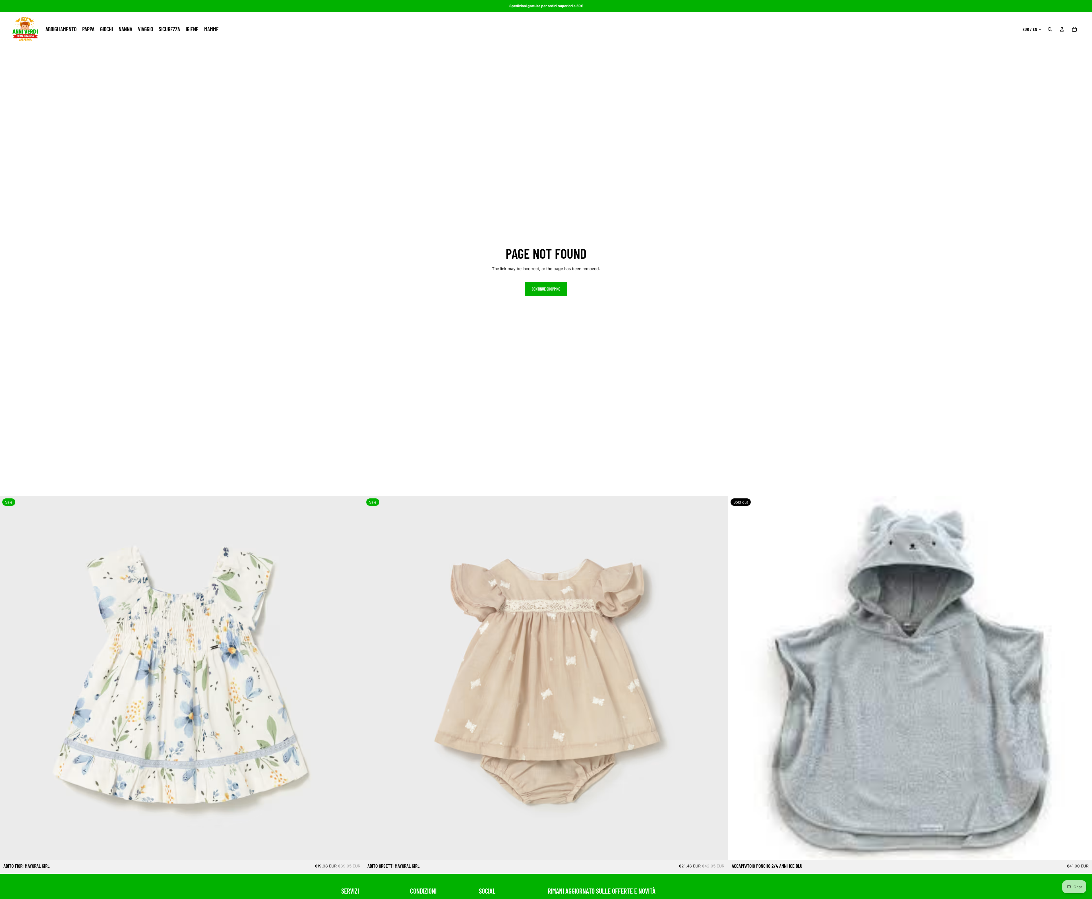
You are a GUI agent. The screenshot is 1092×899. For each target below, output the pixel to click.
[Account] (1062, 29)
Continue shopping (546, 289)
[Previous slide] (8, 678)
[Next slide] (355, 678)
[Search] (1050, 29)
